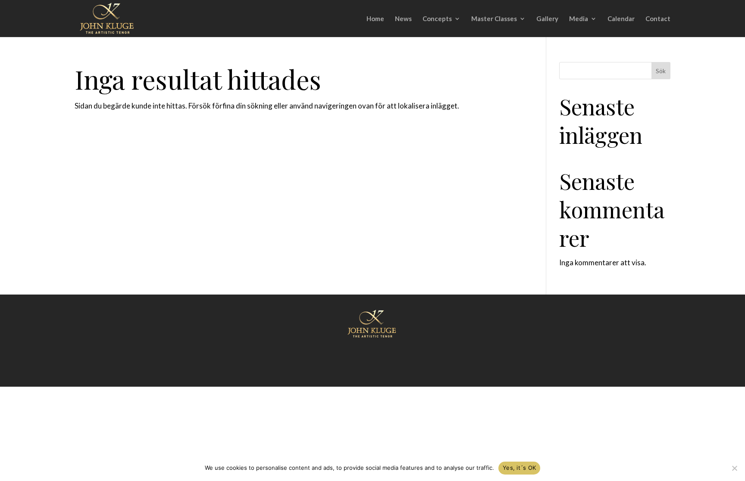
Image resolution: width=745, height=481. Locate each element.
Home (375, 19)
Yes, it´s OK (519, 467)
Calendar (621, 19)
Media (578, 19)
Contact (657, 19)
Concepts (437, 19)
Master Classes (494, 19)
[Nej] (734, 468)
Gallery (547, 19)
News (403, 19)
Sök (661, 70)
